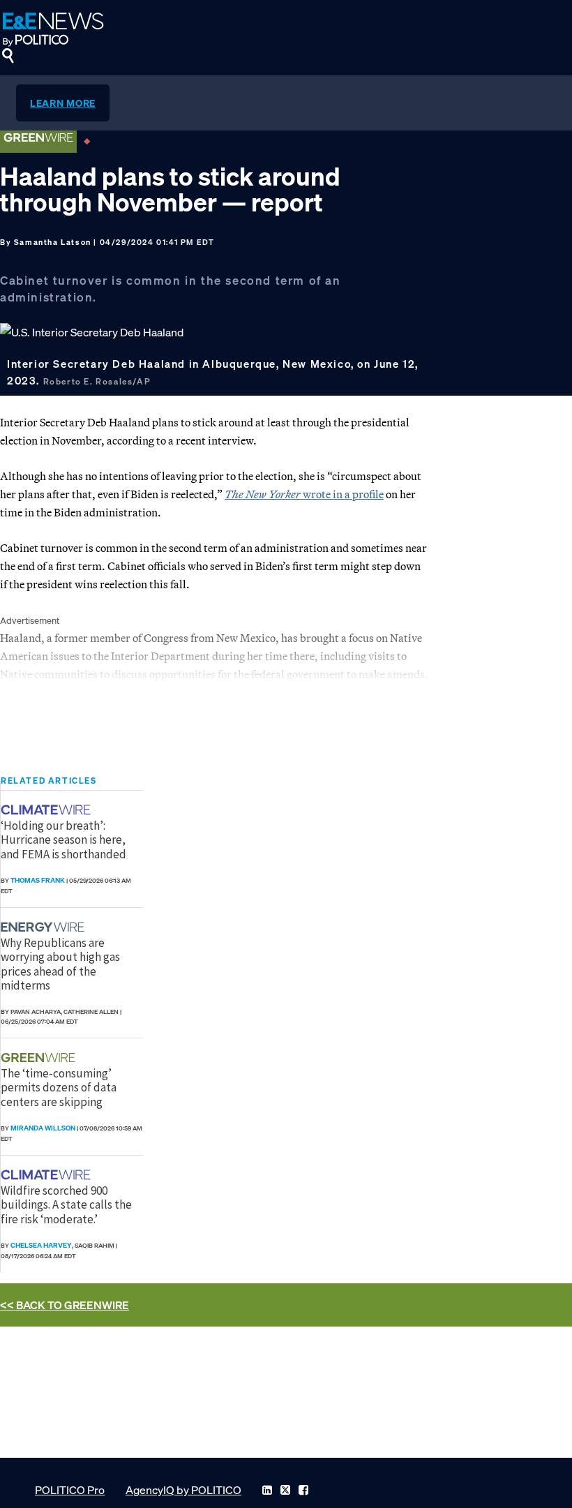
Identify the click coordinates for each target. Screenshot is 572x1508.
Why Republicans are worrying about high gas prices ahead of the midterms (60, 964)
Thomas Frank (37, 880)
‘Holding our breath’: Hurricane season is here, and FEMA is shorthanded (63, 840)
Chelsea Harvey (41, 1245)
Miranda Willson (42, 1128)
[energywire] (44, 927)
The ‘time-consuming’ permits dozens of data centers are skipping (58, 1088)
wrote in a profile (304, 494)
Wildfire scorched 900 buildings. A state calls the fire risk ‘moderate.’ (66, 1205)
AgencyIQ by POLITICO (183, 1490)
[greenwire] (40, 1057)
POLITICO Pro (70, 1490)
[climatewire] (47, 810)
